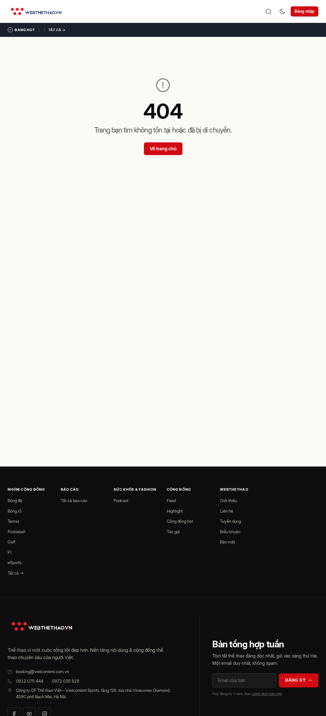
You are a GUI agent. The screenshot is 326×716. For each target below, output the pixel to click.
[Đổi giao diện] (282, 11)
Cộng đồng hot (180, 521)
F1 (9, 552)
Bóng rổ (14, 511)
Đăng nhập (304, 11)
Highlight (175, 511)
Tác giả (173, 531)
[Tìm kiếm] (268, 11)
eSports (14, 562)
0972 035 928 (65, 681)
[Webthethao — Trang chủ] (36, 11)
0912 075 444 (29, 681)
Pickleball (16, 531)
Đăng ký (295, 680)
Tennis (13, 521)
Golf (11, 541)
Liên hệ (226, 511)
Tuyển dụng (230, 521)
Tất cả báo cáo (74, 500)
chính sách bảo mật (267, 694)
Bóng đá (15, 500)
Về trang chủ (163, 149)
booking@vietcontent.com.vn (42, 671)
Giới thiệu (228, 500)
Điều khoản (230, 531)
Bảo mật (227, 541)
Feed (171, 500)
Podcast (121, 500)
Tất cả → (57, 30)
